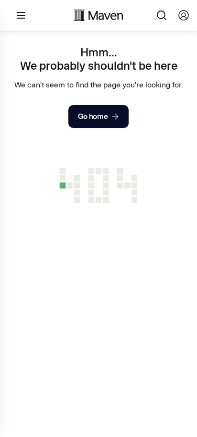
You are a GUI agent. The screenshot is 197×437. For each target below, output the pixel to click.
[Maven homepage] (98, 15)
